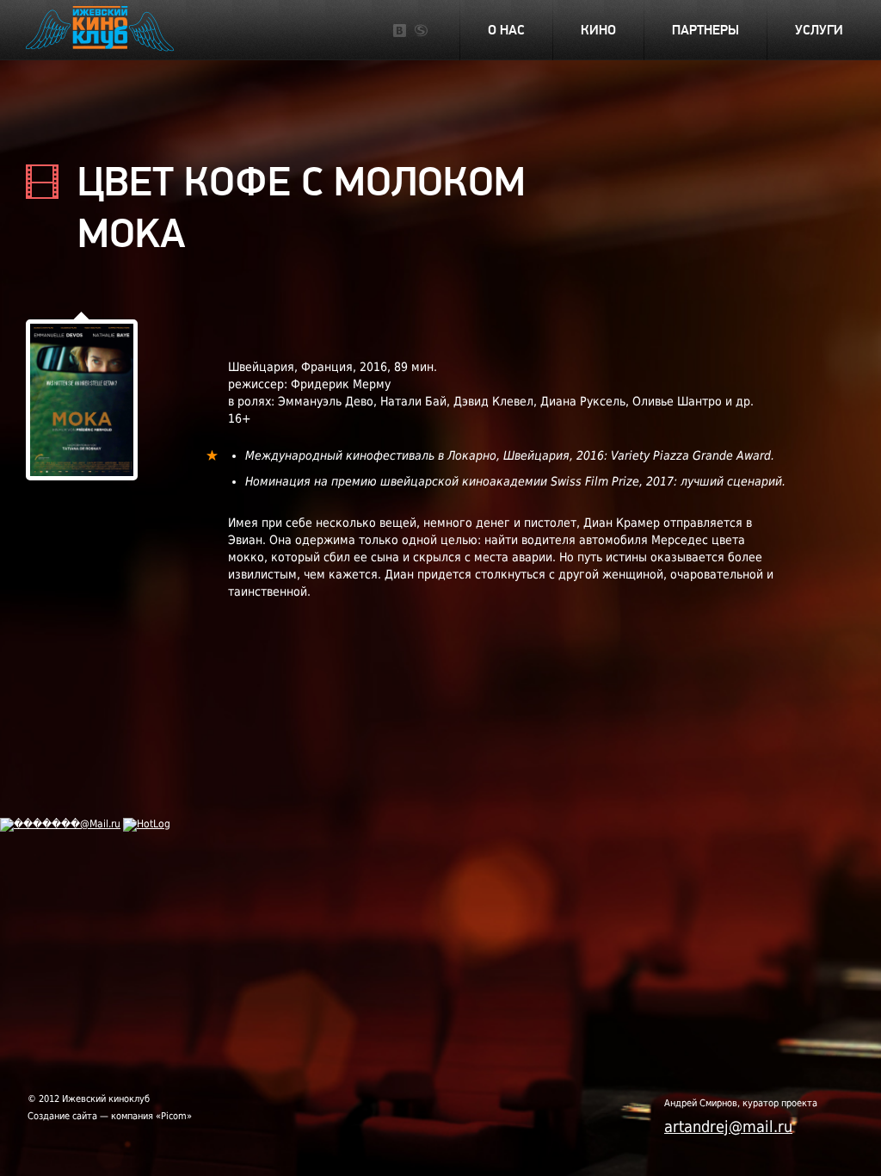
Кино (598, 30)
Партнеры (705, 30)
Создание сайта (62, 1116)
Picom (174, 1116)
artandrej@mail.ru (728, 1126)
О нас (506, 30)
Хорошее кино (101, 31)
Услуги (819, 30)
